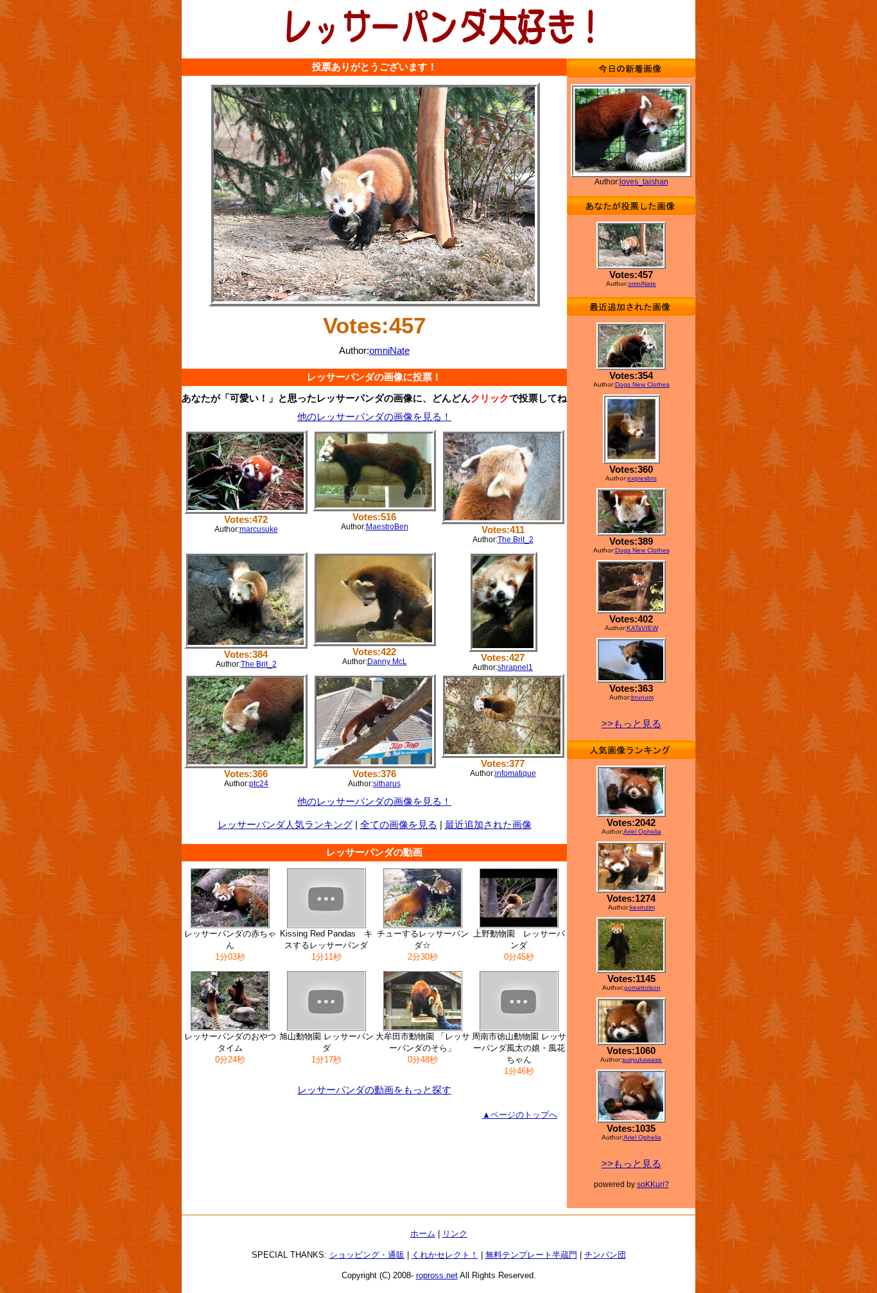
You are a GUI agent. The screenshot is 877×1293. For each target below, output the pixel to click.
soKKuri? (653, 1184)
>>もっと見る (631, 723)
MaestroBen (387, 526)
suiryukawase (642, 1059)
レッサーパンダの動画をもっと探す (374, 1089)
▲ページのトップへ (519, 1115)
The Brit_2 (516, 539)
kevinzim (642, 907)
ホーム (422, 1233)
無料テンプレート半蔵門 (531, 1255)
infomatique (515, 773)
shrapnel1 (515, 667)
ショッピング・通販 (366, 1255)
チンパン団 (605, 1255)
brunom (642, 697)
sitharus (387, 783)
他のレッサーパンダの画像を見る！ (374, 416)
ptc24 (258, 783)
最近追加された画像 (488, 824)
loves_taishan (644, 181)
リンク (454, 1233)
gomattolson (642, 987)
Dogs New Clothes (642, 384)
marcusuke (258, 529)
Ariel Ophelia (642, 831)
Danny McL (387, 661)
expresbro (642, 478)
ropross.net (437, 1275)
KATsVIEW (642, 627)
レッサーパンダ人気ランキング (285, 824)
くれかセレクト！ (445, 1255)
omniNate (389, 350)
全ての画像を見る (398, 824)
